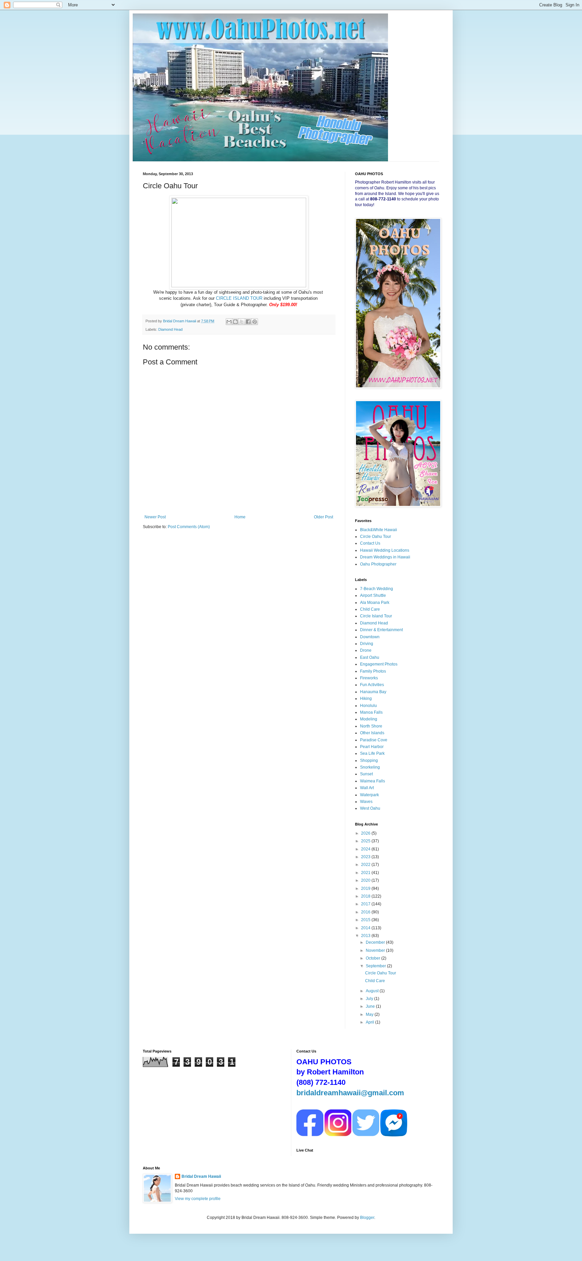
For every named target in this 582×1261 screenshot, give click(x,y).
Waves (366, 801)
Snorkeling (370, 767)
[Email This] (229, 321)
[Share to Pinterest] (254, 321)
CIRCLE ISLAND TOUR (239, 298)
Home (240, 517)
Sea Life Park (372, 753)
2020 (366, 880)
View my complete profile (198, 1198)
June (371, 1006)
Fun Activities (372, 684)
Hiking (366, 698)
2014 (366, 928)
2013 (366, 935)
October (373, 958)
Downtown (370, 637)
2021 (366, 872)
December (376, 942)
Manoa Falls (371, 712)
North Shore (371, 726)
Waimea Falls (372, 781)
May (370, 1014)
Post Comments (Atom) (189, 526)
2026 (366, 833)
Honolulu (368, 705)
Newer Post (155, 517)
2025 (366, 841)
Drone (365, 650)
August (373, 991)
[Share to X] (241, 321)
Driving (366, 643)
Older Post (323, 517)
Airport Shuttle (373, 595)
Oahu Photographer (378, 564)
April (370, 1022)
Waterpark (369, 795)
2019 (366, 888)
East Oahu (369, 657)
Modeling (368, 719)
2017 (366, 904)
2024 (366, 849)
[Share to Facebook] (248, 321)
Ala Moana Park (374, 602)
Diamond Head (170, 329)
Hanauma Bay (373, 691)
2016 (366, 912)
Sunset (366, 774)
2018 (366, 896)
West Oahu (370, 808)
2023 (366, 856)
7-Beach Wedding (376, 588)
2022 (366, 864)
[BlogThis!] (235, 321)
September (376, 966)
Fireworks (369, 678)
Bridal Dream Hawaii (201, 1176)
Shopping (369, 760)
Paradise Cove (373, 740)
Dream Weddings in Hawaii (385, 557)
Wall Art (367, 787)
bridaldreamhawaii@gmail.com (350, 1093)
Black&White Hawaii (378, 529)
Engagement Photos (378, 664)
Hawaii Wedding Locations (384, 550)
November (376, 950)
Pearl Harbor (372, 746)
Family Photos (373, 671)
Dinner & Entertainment (381, 629)
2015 (366, 919)
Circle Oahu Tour (375, 536)
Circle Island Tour (376, 616)
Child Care (370, 609)
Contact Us (370, 543)
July (370, 998)
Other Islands (372, 733)
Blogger (367, 1217)
